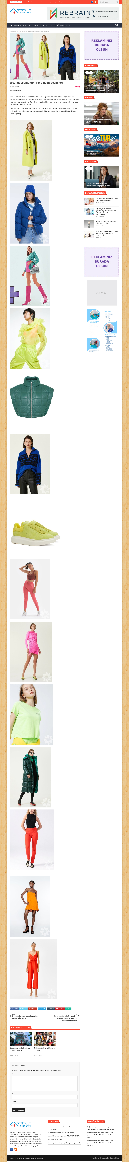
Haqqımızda (104, 1158)
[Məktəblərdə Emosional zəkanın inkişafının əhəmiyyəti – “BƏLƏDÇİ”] (89, 234)
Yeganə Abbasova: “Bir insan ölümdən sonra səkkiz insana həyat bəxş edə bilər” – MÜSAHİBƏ (101, 120)
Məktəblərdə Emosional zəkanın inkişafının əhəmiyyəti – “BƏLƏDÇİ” (107, 233)
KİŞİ (30, 25)
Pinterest (60, 1008)
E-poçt (14, 1101)
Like (78, 86)
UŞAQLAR (44, 25)
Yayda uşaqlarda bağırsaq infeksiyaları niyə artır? (64, 1143)
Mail (69, 1008)
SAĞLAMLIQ (60, 25)
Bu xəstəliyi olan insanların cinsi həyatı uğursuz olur (25, 1016)
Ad (13, 1093)
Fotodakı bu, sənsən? (55, 1139)
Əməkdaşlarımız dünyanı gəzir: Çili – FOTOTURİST (100, 153)
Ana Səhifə (13, 31)
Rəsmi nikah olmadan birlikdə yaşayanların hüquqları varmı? (98, 185)
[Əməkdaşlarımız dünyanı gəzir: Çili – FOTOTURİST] (101, 145)
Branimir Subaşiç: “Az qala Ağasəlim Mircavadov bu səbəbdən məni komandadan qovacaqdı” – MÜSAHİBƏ (102, 88)
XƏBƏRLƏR (17, 25)
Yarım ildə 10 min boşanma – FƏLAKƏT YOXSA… (64, 1136)
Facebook (14, 1008)
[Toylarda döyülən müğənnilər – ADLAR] (45, 1039)
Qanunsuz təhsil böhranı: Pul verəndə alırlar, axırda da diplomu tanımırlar (65, 1017)
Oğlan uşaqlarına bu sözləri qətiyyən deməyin (36, 2)
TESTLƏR (68, 25)
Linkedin (43, 1008)
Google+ (33, 1008)
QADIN (36, 25)
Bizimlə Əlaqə (114, 1158)
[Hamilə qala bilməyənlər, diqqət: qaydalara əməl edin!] (89, 201)
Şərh (13, 1074)
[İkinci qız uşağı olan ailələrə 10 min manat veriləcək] (89, 224)
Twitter (24, 1008)
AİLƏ (24, 25)
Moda (23, 31)
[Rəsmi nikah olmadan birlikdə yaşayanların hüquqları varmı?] (101, 177)
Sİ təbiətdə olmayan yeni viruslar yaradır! (61, 1132)
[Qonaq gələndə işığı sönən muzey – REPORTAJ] (21, 1039)
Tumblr (51, 1008)
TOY (52, 25)
